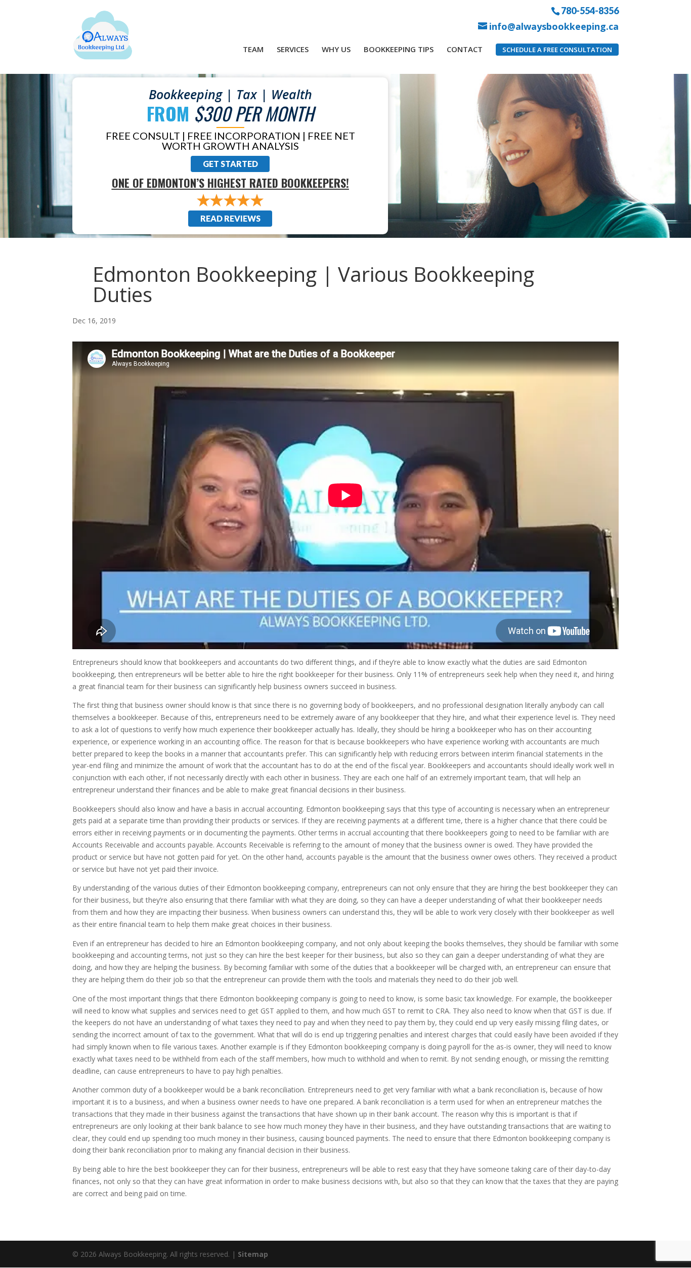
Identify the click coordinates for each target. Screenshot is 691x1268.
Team (253, 49)
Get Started (230, 163)
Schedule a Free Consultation (557, 49)
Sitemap (253, 1254)
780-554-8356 (590, 10)
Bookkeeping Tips (399, 49)
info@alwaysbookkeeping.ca (554, 26)
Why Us (336, 49)
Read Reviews (230, 218)
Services (293, 49)
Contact (465, 49)
